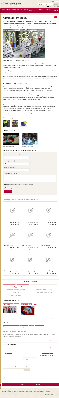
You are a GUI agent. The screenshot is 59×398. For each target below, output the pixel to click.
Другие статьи (53, 347)
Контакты (25, 359)
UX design (42, 395)
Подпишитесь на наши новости (12, 364)
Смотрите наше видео (11, 377)
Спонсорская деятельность (29, 357)
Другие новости (53, 339)
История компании (28, 354)
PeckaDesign (55, 395)
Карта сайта (55, 394)
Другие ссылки (53, 318)
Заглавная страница (6, 13)
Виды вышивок (8, 353)
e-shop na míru (48, 395)
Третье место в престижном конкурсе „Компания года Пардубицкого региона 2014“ (23, 325)
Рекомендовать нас (48, 394)
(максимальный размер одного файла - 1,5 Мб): (18, 184)
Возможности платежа (47, 355)
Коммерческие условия (47, 353)
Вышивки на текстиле (17, 13)
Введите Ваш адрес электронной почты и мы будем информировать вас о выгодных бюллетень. (26, 366)
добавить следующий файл (11, 188)
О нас (23, 352)
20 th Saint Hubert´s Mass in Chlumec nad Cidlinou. (15, 331)
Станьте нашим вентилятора (13, 374)
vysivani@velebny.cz (45, 391)
